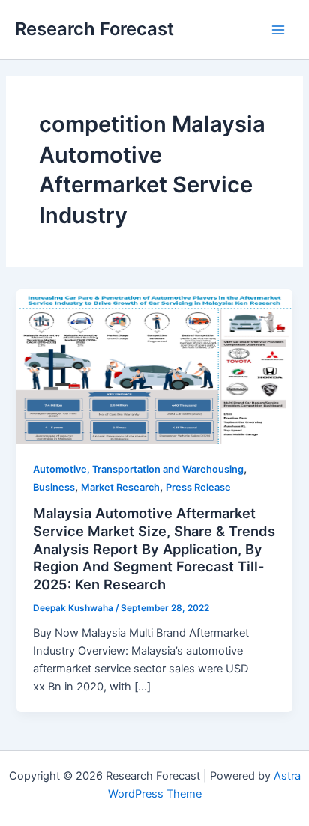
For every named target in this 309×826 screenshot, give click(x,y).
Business (54, 487)
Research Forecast (94, 29)
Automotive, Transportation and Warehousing (138, 469)
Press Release (198, 487)
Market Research (120, 487)
